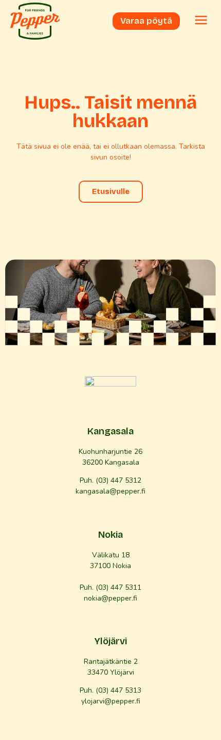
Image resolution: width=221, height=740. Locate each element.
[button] (201, 21)
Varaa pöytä (146, 21)
